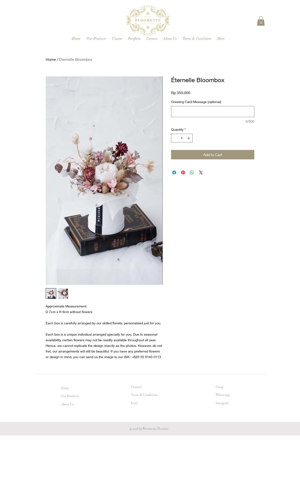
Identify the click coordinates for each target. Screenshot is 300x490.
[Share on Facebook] (174, 172)
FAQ (134, 403)
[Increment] (189, 138)
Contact (136, 387)
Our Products (70, 396)
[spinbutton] (182, 138)
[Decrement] (175, 138)
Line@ (220, 387)
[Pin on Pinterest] (183, 172)
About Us (67, 404)
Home (51, 59)
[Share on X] (201, 172)
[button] (261, 21)
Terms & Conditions (144, 395)
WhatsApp (223, 395)
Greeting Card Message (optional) (196, 102)
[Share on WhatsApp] (192, 172)
